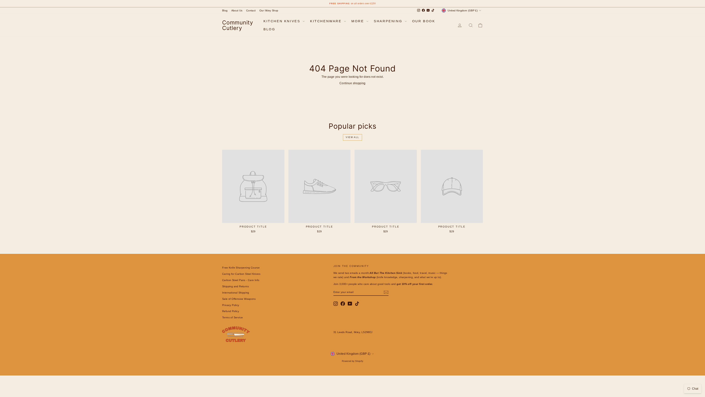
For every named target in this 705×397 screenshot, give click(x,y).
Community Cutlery (237, 25)
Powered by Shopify (352, 361)
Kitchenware (326, 21)
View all (352, 137)
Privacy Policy (230, 305)
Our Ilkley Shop (268, 10)
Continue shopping (352, 83)
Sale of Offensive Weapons (239, 298)
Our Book (423, 21)
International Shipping (235, 292)
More (358, 21)
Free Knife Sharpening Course (241, 267)
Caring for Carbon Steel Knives (241, 273)
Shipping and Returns (235, 286)
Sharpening (389, 21)
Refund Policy (230, 311)
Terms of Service (232, 317)
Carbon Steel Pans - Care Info (240, 280)
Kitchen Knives (282, 21)
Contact (251, 10)
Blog (225, 10)
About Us (237, 10)
